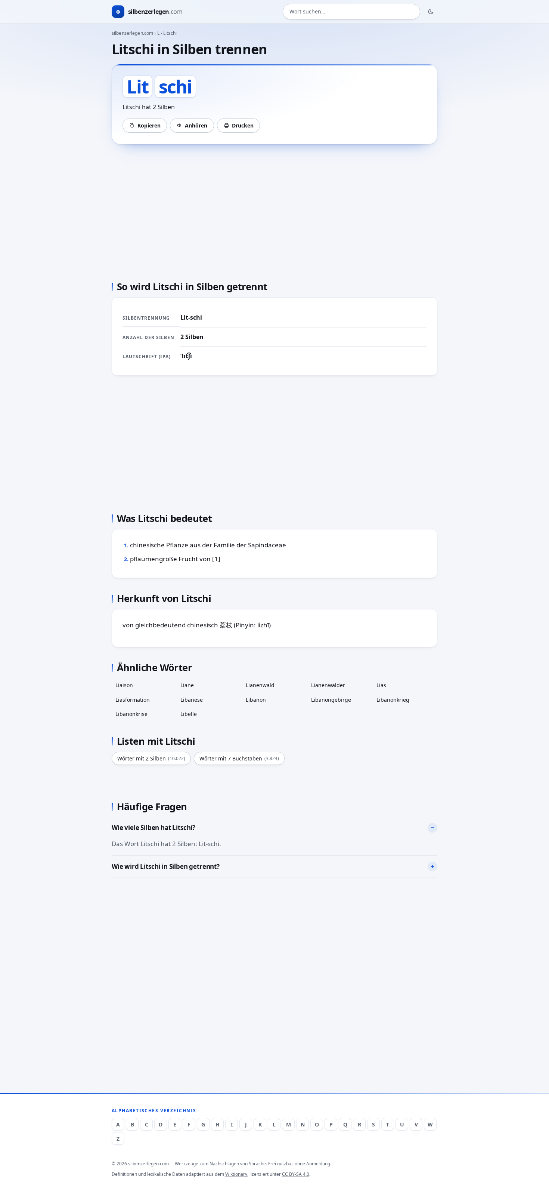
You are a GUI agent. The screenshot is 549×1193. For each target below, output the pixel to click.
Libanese (191, 699)
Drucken (243, 125)
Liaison (124, 685)
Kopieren (149, 125)
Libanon (256, 699)
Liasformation (132, 699)
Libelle (188, 713)
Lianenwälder (328, 685)
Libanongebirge (331, 699)
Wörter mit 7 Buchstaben (239, 758)
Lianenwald (260, 685)
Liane (187, 685)
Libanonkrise (131, 713)
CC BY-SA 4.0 (295, 1174)
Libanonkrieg (392, 699)
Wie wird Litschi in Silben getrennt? (166, 866)
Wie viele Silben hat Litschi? (153, 827)
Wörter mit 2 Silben (151, 758)
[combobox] (351, 12)
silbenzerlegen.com (132, 33)
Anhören (196, 125)
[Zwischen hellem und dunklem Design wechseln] (431, 11)
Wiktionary (236, 1174)
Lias (381, 685)
